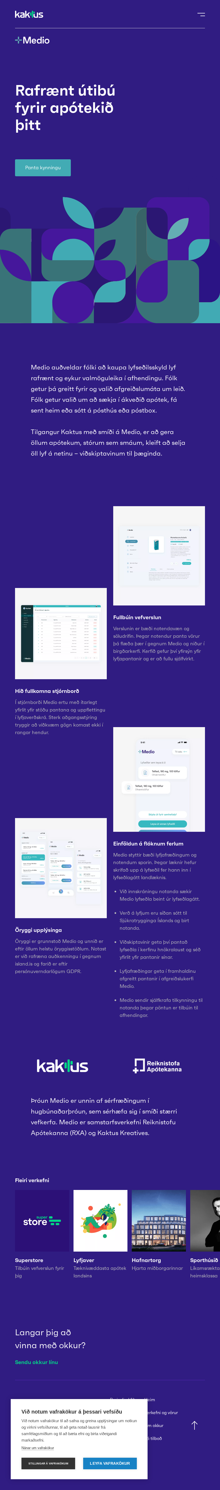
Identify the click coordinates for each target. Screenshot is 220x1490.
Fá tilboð (153, 1438)
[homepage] (29, 14)
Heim (149, 1399)
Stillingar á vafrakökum (48, 1463)
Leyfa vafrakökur (110, 1463)
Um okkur (153, 1425)
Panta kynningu (43, 167)
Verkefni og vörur (161, 1412)
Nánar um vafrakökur (37, 1448)
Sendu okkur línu (36, 1362)
